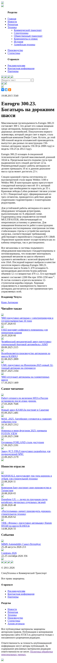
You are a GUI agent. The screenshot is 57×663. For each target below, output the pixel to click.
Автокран (12, 302)
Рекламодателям (16, 65)
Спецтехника (21, 33)
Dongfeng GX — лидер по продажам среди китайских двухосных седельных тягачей (24, 501)
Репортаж (13, 24)
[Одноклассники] (9, 89)
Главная (12, 18)
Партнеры (13, 71)
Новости (12, 21)
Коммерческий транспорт (28, 30)
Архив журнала (16, 623)
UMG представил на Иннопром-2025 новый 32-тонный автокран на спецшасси (27, 366)
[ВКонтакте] (2, 89)
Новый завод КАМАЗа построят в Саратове (25, 410)
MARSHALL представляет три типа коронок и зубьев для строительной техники (26, 477)
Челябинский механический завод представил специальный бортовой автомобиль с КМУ (26, 343)
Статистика (14, 53)
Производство (15, 50)
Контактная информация (21, 68)
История (18, 41)
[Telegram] (6, 89)
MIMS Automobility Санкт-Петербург (21, 544)
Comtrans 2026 (9, 553)
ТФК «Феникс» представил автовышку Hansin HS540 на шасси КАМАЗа (26, 524)
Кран (4, 302)
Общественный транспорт (28, 36)
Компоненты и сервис (26, 38)
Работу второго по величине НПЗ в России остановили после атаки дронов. (24, 399)
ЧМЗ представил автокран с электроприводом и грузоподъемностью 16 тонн (27, 319)
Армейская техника (24, 44)
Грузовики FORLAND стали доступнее (22, 442)
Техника (12, 27)
